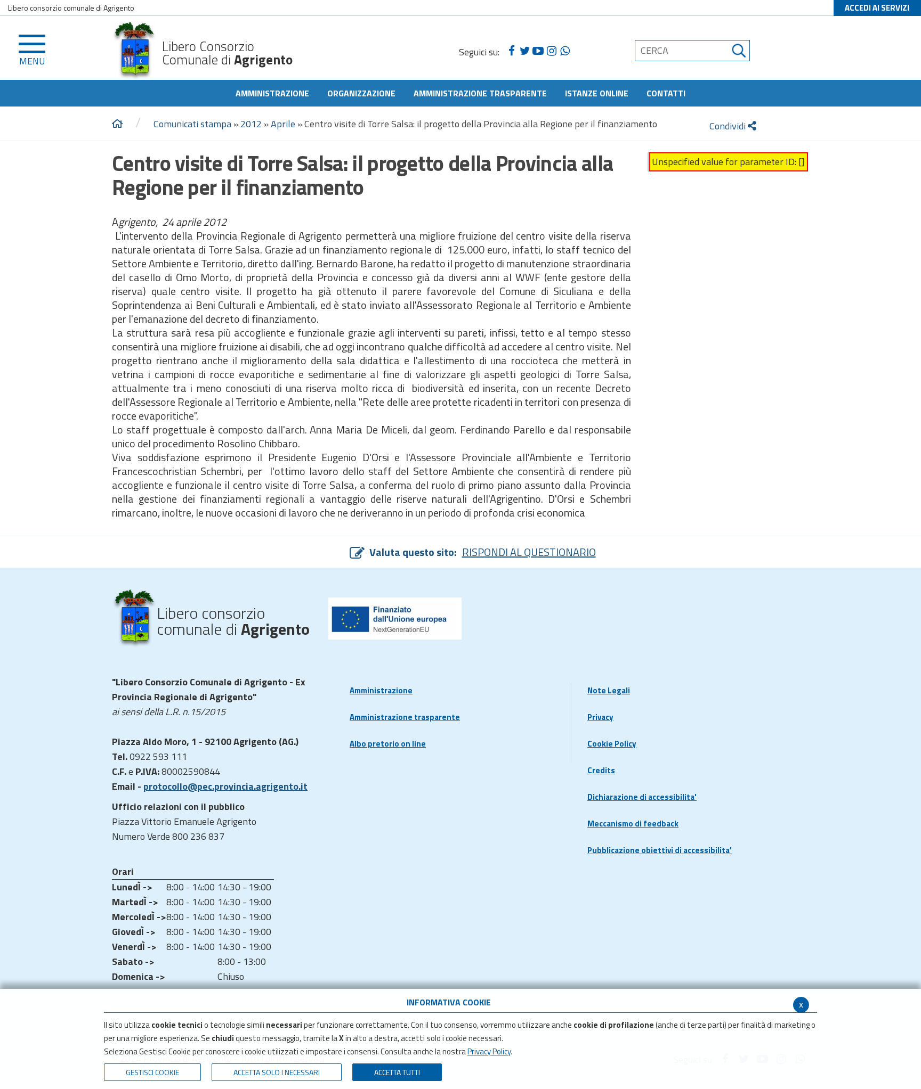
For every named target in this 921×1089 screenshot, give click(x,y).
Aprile (283, 124)
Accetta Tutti (397, 1072)
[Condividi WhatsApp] (564, 51)
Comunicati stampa (192, 124)
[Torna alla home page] (117, 124)
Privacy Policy (489, 1051)
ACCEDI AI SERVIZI (877, 8)
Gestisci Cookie (152, 1072)
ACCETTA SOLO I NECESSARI (276, 1072)
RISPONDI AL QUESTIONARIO (529, 552)
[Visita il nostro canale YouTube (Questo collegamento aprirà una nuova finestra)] (538, 51)
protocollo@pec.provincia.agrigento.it (225, 786)
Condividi (728, 126)
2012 (251, 124)
